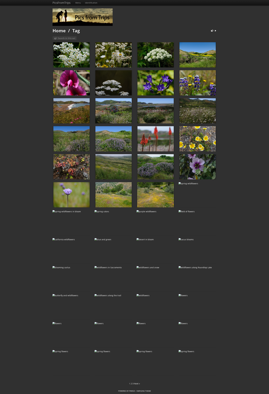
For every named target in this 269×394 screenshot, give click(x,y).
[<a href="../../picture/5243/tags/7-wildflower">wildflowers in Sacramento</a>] (113, 278)
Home (59, 31)
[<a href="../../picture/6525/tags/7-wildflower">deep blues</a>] (155, 82)
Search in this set (66, 38)
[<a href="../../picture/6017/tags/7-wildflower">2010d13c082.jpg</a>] (71, 166)
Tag (76, 31)
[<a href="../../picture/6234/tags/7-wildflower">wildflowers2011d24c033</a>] (71, 54)
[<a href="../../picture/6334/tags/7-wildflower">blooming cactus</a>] (71, 278)
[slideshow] (215, 31)
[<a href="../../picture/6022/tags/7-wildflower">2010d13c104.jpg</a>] (197, 138)
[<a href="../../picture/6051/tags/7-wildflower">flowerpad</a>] (113, 82)
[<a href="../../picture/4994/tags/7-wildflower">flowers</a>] (197, 306)
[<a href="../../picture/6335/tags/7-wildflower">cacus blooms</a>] (197, 250)
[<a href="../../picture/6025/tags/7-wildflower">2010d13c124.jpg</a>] (155, 138)
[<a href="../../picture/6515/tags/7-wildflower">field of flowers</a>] (197, 222)
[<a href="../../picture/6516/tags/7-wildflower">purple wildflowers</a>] (155, 222)
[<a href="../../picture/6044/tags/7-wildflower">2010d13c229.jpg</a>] (71, 110)
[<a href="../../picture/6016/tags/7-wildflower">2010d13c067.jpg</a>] (113, 166)
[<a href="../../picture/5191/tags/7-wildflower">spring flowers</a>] (71, 362)
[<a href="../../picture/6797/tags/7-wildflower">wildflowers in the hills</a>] (197, 54)
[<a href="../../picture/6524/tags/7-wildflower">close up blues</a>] (197, 82)
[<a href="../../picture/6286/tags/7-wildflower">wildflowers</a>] (155, 54)
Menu (78, 2)
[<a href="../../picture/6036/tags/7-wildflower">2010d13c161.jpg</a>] (113, 110)
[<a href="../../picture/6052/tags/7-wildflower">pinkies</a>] (71, 82)
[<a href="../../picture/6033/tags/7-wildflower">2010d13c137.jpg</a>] (71, 138)
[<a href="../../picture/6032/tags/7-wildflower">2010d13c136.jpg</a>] (113, 138)
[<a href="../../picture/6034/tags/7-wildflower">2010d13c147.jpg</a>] (197, 110)
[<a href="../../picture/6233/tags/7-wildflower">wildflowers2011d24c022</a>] (113, 54)
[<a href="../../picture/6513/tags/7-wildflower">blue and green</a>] (113, 250)
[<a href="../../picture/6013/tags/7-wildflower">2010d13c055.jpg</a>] (197, 166)
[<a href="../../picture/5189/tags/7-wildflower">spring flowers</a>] (155, 362)
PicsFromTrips (61, 3)
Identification (91, 2)
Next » (137, 383)
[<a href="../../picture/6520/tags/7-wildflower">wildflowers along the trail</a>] (155, 194)
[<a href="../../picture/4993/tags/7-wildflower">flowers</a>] (71, 334)
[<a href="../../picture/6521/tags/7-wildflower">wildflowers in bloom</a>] (113, 194)
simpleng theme (143, 391)
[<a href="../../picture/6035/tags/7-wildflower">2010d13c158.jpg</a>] (155, 110)
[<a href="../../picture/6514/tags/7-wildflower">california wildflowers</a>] (71, 250)
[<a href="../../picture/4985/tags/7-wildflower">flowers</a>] (197, 334)
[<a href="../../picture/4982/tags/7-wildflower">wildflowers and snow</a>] (155, 278)
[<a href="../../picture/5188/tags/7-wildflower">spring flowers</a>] (197, 362)
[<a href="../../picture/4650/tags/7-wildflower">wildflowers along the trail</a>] (113, 306)
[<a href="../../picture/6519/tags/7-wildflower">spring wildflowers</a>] (197, 194)
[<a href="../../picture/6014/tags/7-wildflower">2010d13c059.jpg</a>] (155, 166)
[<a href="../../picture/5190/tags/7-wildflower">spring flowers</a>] (113, 362)
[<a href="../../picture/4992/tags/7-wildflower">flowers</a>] (113, 334)
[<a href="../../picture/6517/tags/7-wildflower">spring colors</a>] (113, 222)
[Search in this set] (212, 31)
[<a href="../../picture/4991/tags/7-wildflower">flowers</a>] (155, 334)
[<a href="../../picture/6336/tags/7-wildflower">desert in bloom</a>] (155, 250)
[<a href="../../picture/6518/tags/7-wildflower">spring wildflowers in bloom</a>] (71, 222)
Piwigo (132, 391)
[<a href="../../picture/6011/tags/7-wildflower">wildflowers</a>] (71, 194)
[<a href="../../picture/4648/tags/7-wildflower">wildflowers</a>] (155, 306)
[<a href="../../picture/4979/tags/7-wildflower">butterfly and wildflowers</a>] (71, 306)
